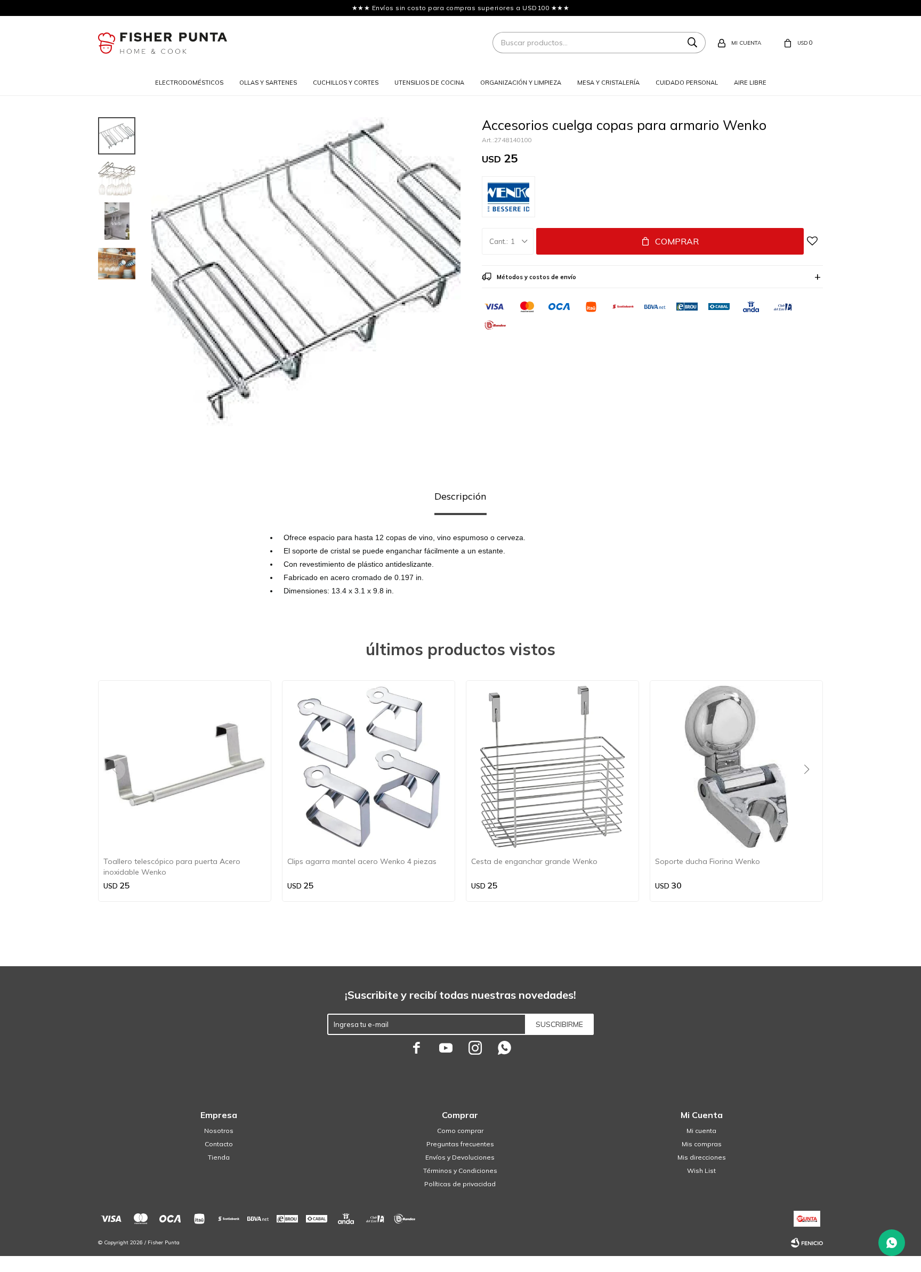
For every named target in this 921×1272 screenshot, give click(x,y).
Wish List (701, 1171)
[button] (810, 791)
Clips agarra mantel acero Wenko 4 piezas (362, 861)
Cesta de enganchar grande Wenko (534, 861)
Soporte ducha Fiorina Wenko (707, 861)
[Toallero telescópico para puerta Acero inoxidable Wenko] (184, 767)
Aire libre (750, 82)
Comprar (677, 241)
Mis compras (702, 1144)
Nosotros (218, 1131)
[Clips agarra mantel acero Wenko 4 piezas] (368, 767)
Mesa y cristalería (608, 82)
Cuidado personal (687, 82)
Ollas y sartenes (268, 82)
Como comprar (460, 1131)
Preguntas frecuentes (460, 1144)
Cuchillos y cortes (345, 82)
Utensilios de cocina (429, 82)
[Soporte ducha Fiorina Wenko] (736, 767)
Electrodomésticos (189, 82)
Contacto (219, 1144)
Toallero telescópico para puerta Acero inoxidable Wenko (171, 867)
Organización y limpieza (520, 82)
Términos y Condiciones (460, 1171)
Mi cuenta (701, 1131)
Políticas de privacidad (460, 1184)
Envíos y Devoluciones (460, 1157)
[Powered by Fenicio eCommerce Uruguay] (807, 1243)
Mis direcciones (701, 1157)
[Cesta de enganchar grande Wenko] (552, 767)
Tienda (219, 1157)
